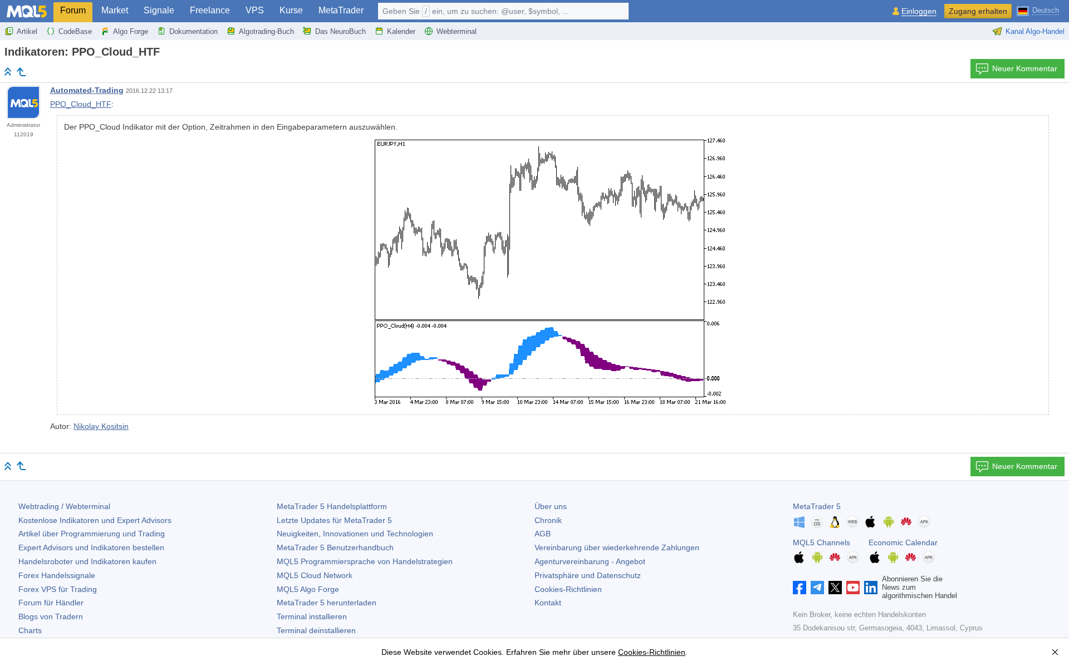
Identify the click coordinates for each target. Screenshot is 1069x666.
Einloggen (918, 11)
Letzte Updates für (334, 520)
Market (114, 10)
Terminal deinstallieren (316, 630)
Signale (159, 10)
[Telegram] (817, 587)
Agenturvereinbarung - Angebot (589, 561)
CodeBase (75, 31)
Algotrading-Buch (266, 31)
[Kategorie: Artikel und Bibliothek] (21, 71)
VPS (255, 10)
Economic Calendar (903, 542)
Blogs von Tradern (50, 616)
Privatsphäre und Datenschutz (587, 575)
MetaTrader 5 (817, 506)
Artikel (27, 31)
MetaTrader (341, 10)
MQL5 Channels (821, 542)
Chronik (548, 520)
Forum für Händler (51, 602)
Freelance (210, 10)
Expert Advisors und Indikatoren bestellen (91, 547)
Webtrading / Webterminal (64, 506)
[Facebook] (799, 587)
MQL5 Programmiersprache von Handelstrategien (365, 561)
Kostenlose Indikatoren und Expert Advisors (94, 520)
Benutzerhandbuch (335, 547)
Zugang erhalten (978, 11)
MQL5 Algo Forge (308, 589)
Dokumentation (193, 31)
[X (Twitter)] (835, 587)
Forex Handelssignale (56, 575)
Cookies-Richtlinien (568, 589)
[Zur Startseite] (7, 71)
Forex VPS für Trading (57, 589)
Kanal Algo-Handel (1035, 31)
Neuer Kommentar (1024, 68)
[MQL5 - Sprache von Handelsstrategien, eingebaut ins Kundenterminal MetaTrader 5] (27, 11)
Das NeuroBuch (340, 31)
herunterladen (326, 602)
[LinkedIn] (870, 587)
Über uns (550, 506)
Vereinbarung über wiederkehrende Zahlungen (616, 547)
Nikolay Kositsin (101, 426)
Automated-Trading (87, 90)
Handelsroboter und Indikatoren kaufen (87, 561)
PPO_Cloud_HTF (80, 104)
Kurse (291, 10)
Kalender (401, 31)
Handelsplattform (332, 506)
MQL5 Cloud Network (314, 575)
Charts (30, 630)
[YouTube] (853, 587)
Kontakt (547, 602)
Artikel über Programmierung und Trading (91, 533)
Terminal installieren (312, 616)
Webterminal (457, 31)
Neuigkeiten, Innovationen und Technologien (355, 533)
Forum (73, 10)
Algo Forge (130, 31)
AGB (542, 533)
